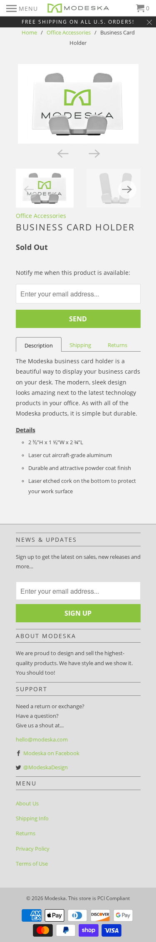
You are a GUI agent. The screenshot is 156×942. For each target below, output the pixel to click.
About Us (27, 803)
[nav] (22, 8)
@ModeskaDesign (45, 767)
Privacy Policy (33, 848)
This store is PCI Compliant (99, 898)
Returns (117, 345)
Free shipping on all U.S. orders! (78, 21)
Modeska (55, 898)
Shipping (80, 345)
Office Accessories (69, 32)
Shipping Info (32, 818)
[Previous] (62, 153)
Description (39, 345)
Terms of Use (32, 863)
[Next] (94, 153)
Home (29, 32)
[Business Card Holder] (78, 104)
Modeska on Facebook (51, 753)
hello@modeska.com (42, 739)
